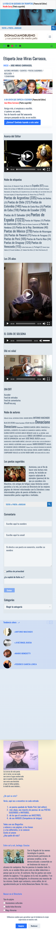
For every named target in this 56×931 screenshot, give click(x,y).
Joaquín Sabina (13, 436)
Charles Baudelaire (20, 423)
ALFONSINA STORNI (18, 418)
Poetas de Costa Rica (32, 206)
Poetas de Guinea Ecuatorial (31, 224)
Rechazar (34, 926)
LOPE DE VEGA (35, 441)
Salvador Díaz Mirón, (29, 250)
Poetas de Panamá (19, 235)
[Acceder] (52, 46)
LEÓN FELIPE (28, 441)
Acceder (7, 394)
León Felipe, (36, 192)
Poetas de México (18, 231)
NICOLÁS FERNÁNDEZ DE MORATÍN (43, 447)
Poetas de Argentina (20, 197)
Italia (20, 188)
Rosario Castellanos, (16, 250)
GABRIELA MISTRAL (41, 430)
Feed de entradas (11, 397)
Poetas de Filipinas (34, 220)
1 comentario (9, 76)
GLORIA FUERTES (9, 433)
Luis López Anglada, (10, 194)
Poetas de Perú (15, 239)
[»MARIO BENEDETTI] (7, 653)
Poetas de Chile (19, 202)
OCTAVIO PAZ (19, 450)
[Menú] (50, 36)
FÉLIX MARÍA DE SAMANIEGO (27, 430)
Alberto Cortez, (8, 186)
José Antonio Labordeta (30, 189)
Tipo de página (8, 899)
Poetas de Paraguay (41, 235)
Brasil (29, 186)
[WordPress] (16, 46)
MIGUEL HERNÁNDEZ (19, 447)
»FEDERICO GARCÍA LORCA (25, 664)
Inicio (5, 65)
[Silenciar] (44, 169)
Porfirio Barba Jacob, (27, 247)
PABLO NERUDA (28, 450)
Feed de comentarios (12, 400)
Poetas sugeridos (35, 70)
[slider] (25, 169)
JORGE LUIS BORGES (34, 435)
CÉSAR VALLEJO (30, 423)
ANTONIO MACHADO (41, 417)
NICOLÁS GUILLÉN (9, 450)
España (37, 185)
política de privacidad (15, 571)
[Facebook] (4, 46)
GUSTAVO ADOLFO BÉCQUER (23, 433)
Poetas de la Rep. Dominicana (32, 227)
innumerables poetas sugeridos (16, 495)
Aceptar (21, 926)
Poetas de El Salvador (17, 215)
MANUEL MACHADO (27, 444)
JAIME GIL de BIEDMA (39, 433)
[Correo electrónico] (20, 46)
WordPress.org (10, 403)
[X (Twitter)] (8, 46)
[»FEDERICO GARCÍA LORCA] (7, 664)
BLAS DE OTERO (9, 422)
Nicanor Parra (29, 447)
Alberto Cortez (8, 418)
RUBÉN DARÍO (30, 452)
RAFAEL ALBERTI (38, 450)
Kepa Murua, (17, 192)
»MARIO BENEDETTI (22, 653)
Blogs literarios (11, 910)
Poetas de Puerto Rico (39, 239)
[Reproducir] (7, 169)
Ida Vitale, (13, 189)
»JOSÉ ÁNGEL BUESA (23, 642)
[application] (28, 156)
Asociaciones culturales (14, 902)
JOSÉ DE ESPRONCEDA (11, 438)
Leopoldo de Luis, (26, 192)
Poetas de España (24, 217)
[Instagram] (12, 46)
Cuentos (23, 70)
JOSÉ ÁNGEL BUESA (33, 438)
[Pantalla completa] (48, 169)
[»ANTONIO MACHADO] (7, 632)
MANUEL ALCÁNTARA (15, 444)
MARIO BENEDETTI (39, 444)
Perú (41, 194)
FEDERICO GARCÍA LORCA (32, 427)
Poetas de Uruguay (17, 242)
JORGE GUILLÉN (23, 436)
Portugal (38, 247)
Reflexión (8, 73)
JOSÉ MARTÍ (22, 438)
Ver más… (45, 884)
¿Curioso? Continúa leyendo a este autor (22, 123)
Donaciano (42, 422)
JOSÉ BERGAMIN (47, 436)
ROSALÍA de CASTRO (19, 452)
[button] (28, 156)
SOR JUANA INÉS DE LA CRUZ (42, 453)
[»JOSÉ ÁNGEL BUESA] (7, 643)
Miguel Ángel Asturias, (22, 194)
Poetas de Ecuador (32, 210)
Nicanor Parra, (34, 194)
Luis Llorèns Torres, (46, 192)
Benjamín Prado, (19, 186)
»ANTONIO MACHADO (23, 632)
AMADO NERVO (28, 418)
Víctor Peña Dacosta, (41, 250)
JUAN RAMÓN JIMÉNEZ (18, 441)
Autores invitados (11, 70)
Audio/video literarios (13, 906)
